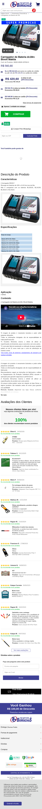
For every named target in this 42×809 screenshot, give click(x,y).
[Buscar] (34, 10)
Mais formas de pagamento (32, 103)
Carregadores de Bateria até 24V (10, 15)
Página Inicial (5, 13)
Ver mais (4, 395)
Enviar (21, 678)
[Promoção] (21, 22)
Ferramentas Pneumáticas (20, 13)
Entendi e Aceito (13, 803)
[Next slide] (38, 32)
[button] (17, 52)
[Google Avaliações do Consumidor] (14, 765)
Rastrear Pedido (12, 727)
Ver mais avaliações (21, 650)
